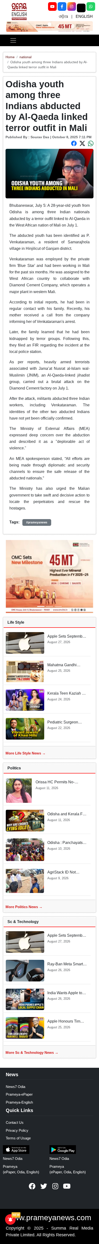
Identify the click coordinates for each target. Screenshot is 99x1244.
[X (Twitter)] (81, 8)
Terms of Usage (18, 1138)
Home (10, 57)
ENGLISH (84, 16)
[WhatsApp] (91, 6)
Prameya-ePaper (19, 1094)
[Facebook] (62, 6)
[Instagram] (71, 6)
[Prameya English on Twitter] (44, 1186)
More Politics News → (24, 907)
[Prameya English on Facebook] (32, 1186)
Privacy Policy (17, 1130)
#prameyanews (36, 522)
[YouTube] (52, 6)
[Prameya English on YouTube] (67, 1186)
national (25, 57)
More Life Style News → (26, 753)
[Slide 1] (49, 24)
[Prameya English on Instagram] (55, 1186)
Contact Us (15, 1122)
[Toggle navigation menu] (13, 40)
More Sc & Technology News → (32, 1052)
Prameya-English (19, 1102)
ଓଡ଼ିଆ (63, 16)
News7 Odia (15, 1087)
